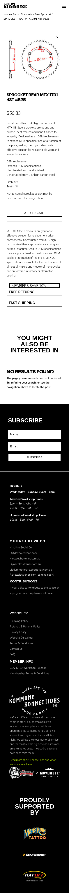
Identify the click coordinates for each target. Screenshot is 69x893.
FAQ (12, 654)
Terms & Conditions (21, 643)
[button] (56, 36)
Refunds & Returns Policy (25, 626)
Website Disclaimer (21, 637)
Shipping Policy (19, 621)
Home (6, 14)
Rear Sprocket (43, 14)
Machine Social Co (21, 547)
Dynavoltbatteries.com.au (25, 564)
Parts (16, 14)
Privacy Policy (18, 632)
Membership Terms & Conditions (29, 673)
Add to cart (34, 213)
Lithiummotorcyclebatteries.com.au (31, 570)
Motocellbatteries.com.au (25, 558)
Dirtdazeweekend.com (23, 553)
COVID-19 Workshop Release (28, 668)
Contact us (16, 649)
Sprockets (27, 14)
